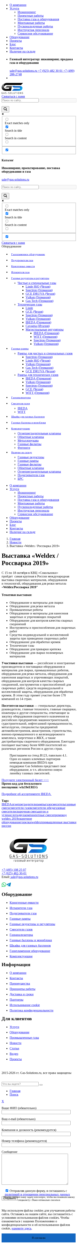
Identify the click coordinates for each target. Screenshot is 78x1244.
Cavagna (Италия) (38, 326)
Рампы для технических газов (38, 375)
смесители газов (21, 808)
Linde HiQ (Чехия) (38, 286)
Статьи (14, 1048)
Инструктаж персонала (33, 30)
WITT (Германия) (45, 336)
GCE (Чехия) (34, 311)
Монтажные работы (31, 22)
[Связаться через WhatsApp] (4, 886)
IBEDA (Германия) (38, 322)
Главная (15, 538)
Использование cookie (25, 1005)
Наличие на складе (21, 452)
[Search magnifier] (5, 109)
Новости (15, 542)
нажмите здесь (21, 1228)
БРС (20, 478)
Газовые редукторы (31, 457)
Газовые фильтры (29, 444)
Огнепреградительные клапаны (39, 433)
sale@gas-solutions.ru (23, 70)
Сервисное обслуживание (35, 33)
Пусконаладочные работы (35, 26)
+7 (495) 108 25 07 (14, 869)
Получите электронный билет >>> (25, 780)
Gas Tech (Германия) (39, 301)
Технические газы (30, 304)
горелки (26, 822)
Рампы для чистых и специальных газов (45, 353)
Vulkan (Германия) (38, 297)
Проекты (16, 40)
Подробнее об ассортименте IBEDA (27, 794)
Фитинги (24, 447)
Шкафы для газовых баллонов (28, 416)
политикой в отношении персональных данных (37, 1194)
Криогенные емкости (23, 266)
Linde (29, 308)
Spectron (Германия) (39, 290)
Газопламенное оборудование (28, 254)
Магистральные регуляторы (45, 329)
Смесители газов (20, 403)
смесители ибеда (43, 808)
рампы (41, 804)
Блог (13, 44)
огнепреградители (24, 804)
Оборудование (19, 1032)
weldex (36, 822)
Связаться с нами (13, 96)
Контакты (16, 48)
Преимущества (20, 983)
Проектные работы (31, 15)
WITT (22, 412)
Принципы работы (22, 989)
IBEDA (23, 408)
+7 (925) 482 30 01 (50, 70)
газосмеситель (55, 804)
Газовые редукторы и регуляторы (30, 278)
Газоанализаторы (21, 397)
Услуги (14, 8)
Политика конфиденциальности (31, 1010)
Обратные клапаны (31, 437)
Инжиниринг (27, 12)
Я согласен (38, 1237)
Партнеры (16, 999)
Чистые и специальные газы (37, 283)
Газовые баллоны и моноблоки (28, 422)
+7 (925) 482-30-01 (14, 873)
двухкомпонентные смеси (35, 815)
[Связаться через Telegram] (8, 886)
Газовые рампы (20, 348)
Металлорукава (28, 440)
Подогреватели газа (22, 260)
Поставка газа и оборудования (38, 19)
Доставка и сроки (22, 994)
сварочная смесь (27, 811)
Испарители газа (20, 272)
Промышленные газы (24, 1037)
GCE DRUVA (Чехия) (40, 293)
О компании (18, 5)
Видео (14, 1053)
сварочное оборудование (17, 820)
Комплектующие (20, 428)
